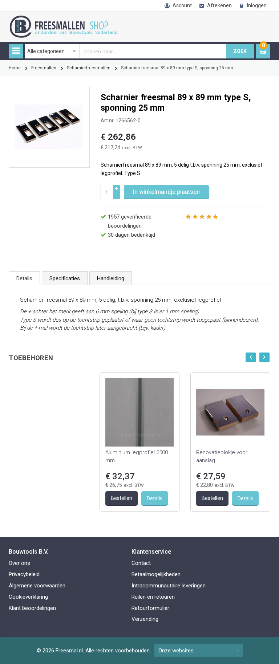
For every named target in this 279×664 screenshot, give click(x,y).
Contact (141, 563)
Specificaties (64, 278)
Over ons (19, 563)
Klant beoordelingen (32, 608)
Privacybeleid (24, 574)
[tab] (24, 278)
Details (24, 278)
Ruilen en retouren (153, 597)
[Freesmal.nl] (72, 19)
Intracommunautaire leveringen (169, 585)
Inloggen (257, 5)
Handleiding (110, 278)
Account (182, 5)
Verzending (145, 619)
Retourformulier (150, 608)
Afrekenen (219, 5)
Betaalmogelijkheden (156, 574)
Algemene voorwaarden (37, 585)
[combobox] (125, 51)
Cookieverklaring (28, 597)
